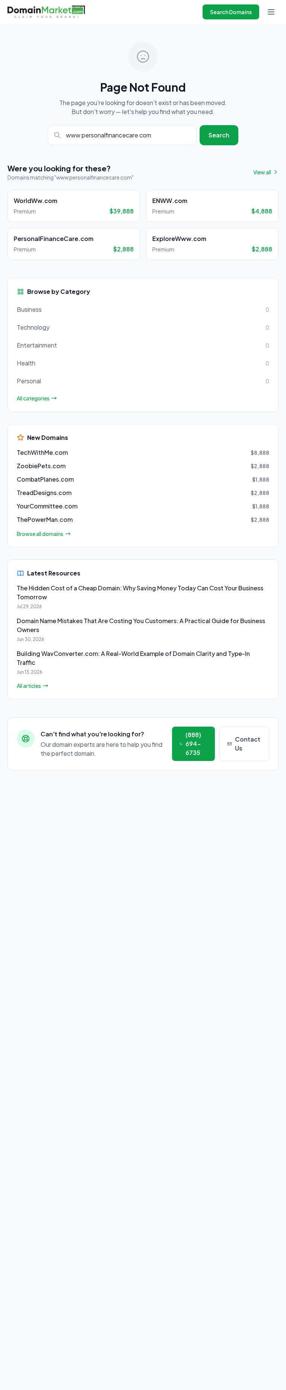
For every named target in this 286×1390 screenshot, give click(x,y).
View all (262, 172)
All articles (29, 685)
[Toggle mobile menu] (271, 11)
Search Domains (231, 12)
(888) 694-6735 (193, 743)
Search (219, 135)
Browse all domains (40, 533)
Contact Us (247, 743)
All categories (33, 398)
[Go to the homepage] (46, 12)
